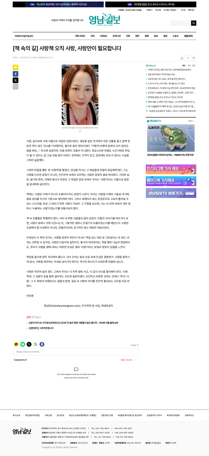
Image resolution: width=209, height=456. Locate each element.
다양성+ (103, 36)
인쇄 (182, 58)
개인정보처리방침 (32, 415)
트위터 (15, 80)
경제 (147, 36)
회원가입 (191, 10)
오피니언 (117, 36)
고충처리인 (189, 415)
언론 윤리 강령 (107, 415)
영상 (165, 36)
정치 (137, 36)
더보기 (190, 121)
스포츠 (176, 36)
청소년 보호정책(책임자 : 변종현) (82, 415)
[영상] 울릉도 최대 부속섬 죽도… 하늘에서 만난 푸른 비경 (170, 155)
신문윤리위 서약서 (154, 415)
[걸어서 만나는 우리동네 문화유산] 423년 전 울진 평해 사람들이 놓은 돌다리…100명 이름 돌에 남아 (73, 322)
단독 (93, 36)
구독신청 (158, 10)
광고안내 (60, 415)
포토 (156, 36)
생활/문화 (188, 36)
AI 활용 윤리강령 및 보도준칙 (130, 415)
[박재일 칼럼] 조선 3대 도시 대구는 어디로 (151, 4)
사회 (128, 36)
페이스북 (15, 74)
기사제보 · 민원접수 (169, 10)
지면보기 (149, 10)
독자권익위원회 (173, 415)
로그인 (183, 10)
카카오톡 (15, 67)
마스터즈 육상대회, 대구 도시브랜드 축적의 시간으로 (59, 4)
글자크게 (193, 58)
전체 (15, 87)
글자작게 (187, 58)
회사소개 (16, 415)
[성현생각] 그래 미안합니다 (41, 328)
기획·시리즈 (80, 36)
